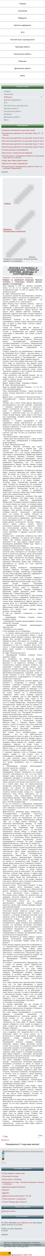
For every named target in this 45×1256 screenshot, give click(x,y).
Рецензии (22, 61)
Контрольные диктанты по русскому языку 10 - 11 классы (23, 134)
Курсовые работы (22, 47)
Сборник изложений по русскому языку (19, 130)
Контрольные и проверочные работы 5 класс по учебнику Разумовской (22, 167)
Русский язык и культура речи (22, 40)
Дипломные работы (22, 68)
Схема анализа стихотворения (15, 150)
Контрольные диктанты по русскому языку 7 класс (23, 144)
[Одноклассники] (22, 1156)
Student (6, 1190)
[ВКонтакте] (22, 1152)
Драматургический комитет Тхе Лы (17, 1196)
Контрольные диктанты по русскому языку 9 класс (23, 147)
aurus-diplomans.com (24, 1223)
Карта (22, 76)
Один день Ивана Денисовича (15, 160)
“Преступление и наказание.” (15, 1199)
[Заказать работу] (8, 1211)
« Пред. (5, 1136)
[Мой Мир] (22, 1158)
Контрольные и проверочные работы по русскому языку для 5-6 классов (23, 157)
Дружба (6, 1193)
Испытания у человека (12, 1179)
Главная (22, 4)
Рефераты (22, 18)
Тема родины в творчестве (14, 1173)
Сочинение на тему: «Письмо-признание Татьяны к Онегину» (23, 1183)
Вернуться (5, 1140)
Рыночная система (10, 1176)
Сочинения (22, 11)
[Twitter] (22, 1154)
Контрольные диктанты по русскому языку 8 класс (23, 138)
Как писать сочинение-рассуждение (17, 153)
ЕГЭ (22, 32)
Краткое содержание (22, 25)
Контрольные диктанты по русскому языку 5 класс (23, 141)
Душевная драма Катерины (14, 1187)
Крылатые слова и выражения (15, 163)
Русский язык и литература (14, 231)
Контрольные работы (22, 54)
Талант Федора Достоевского (15, 1202)
